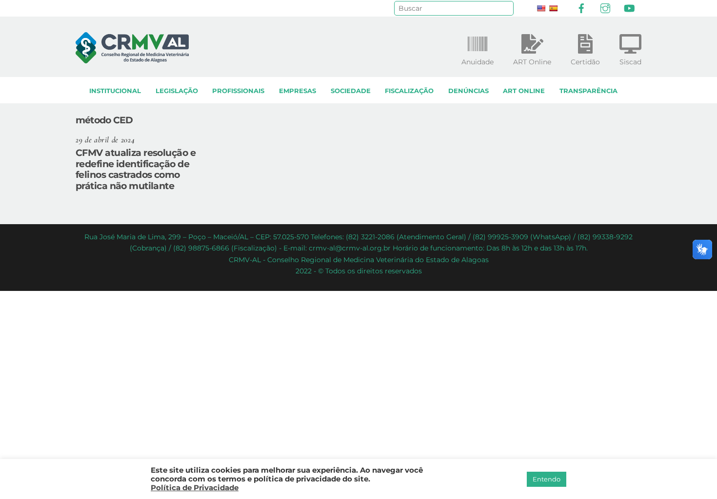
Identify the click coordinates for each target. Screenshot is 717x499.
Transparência (588, 91)
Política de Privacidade (195, 487)
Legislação (177, 91)
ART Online (524, 91)
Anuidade (477, 62)
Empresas (297, 91)
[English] (541, 8)
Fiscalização (409, 91)
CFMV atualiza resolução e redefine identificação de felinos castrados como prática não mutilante (136, 169)
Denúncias (468, 91)
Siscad (630, 62)
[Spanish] (553, 8)
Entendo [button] (546, 479)
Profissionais (238, 91)
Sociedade (351, 91)
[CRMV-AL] (132, 59)
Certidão (585, 62)
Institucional (115, 91)
